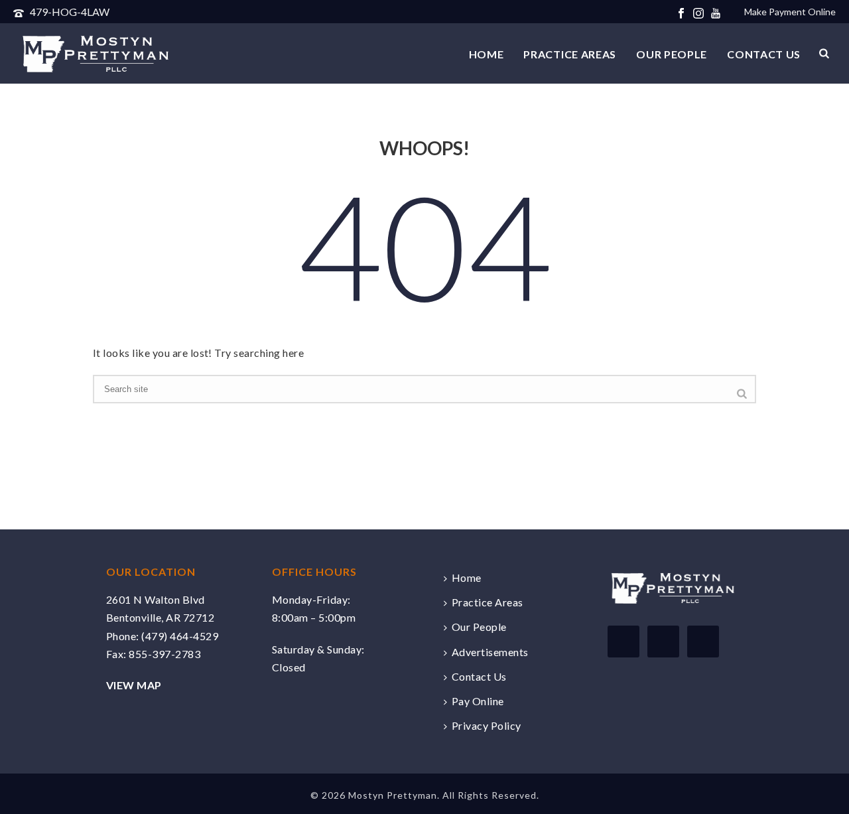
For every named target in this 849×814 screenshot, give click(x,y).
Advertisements (490, 651)
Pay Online (478, 701)
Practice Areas (569, 54)
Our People (671, 54)
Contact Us (764, 54)
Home (486, 54)
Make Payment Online (790, 11)
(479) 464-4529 (179, 636)
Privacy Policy (486, 725)
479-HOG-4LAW (69, 11)
